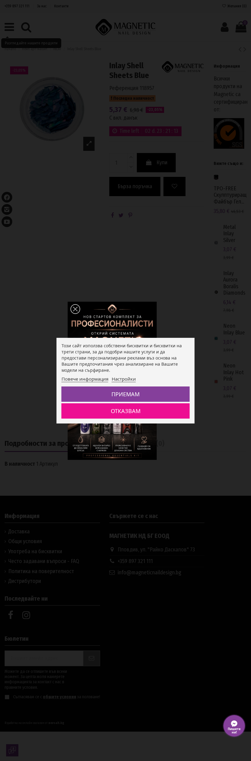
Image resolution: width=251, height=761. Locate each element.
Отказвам (125, 411)
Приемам (125, 394)
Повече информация (85, 379)
